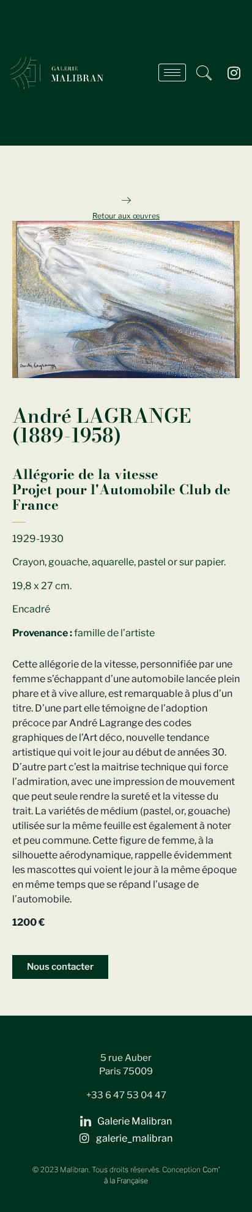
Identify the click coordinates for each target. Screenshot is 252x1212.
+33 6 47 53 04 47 (126, 1095)
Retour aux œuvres (126, 215)
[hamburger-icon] (172, 72)
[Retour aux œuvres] (126, 200)
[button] (203, 73)
